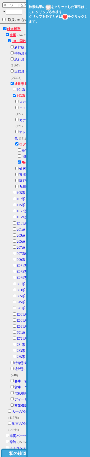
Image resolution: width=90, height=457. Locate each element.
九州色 (24, 187)
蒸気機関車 (22, 405)
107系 (21, 199)
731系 (21, 345)
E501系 (22, 320)
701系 (21, 332)
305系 (21, 296)
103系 (21, 96)
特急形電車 (22, 53)
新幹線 (19, 47)
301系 (21, 284)
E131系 (22, 223)
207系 (21, 247)
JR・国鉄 (19, 41)
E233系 (22, 272)
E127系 (22, 211)
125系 (21, 205)
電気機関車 (22, 393)
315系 (21, 302)
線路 (13, 442)
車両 (13, 35)
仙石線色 (26, 169)
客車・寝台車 (24, 381)
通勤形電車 (22, 84)
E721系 (22, 338)
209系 (21, 260)
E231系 (22, 266)
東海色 (24, 175)
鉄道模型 (14, 29)
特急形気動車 (24, 363)
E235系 (22, 278)
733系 (21, 351)
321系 (21, 308)
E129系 (22, 217)
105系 (21, 193)
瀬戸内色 (26, 181)
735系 (21, 357)
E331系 (22, 314)
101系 (21, 90)
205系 (21, 241)
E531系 (22, 326)
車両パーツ (18, 436)
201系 (21, 229)
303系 (21, 290)
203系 (21, 235)
